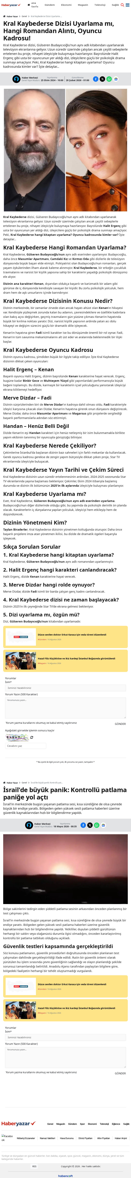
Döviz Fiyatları (85, 1138)
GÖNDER (120, 724)
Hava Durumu (67, 1138)
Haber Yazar (12, 16)
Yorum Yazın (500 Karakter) (21, 694)
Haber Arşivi (121, 1138)
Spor (82, 1124)
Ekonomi (92, 1124)
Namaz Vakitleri (47, 1138)
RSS (34, 1166)
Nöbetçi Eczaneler (26, 1138)
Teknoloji (104, 1124)
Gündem (72, 1124)
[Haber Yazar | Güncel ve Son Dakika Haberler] (19, 1123)
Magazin (60, 1124)
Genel (24, 16)
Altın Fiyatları (103, 1138)
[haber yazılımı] (65, 1175)
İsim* (8, 682)
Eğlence (116, 1124)
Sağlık (126, 1124)
